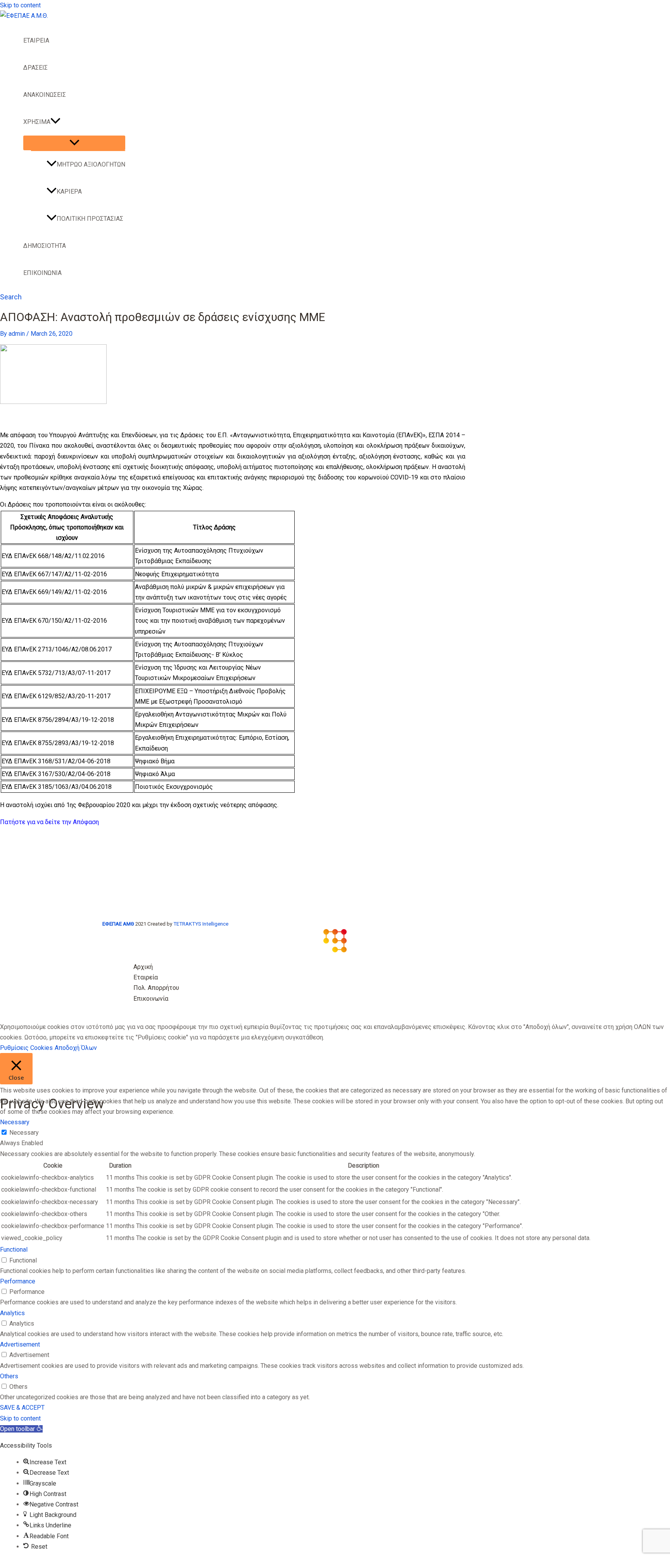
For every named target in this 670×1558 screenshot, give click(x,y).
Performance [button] (17, 1281)
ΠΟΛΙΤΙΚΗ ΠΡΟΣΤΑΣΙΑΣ (90, 218)
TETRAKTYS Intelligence (200, 924)
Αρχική (143, 967)
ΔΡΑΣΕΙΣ (35, 67)
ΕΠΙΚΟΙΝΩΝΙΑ (42, 273)
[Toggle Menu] (74, 143)
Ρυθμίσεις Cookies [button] (26, 1047)
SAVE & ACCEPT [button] (22, 1407)
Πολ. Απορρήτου (156, 987)
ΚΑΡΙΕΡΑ (69, 191)
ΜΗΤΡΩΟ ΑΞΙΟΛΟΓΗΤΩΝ (91, 164)
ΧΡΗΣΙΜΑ (36, 121)
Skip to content (20, 5)
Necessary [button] (14, 1122)
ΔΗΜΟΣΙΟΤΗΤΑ (44, 245)
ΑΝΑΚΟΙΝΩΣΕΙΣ (44, 94)
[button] (55, 122)
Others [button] (9, 1376)
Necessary (24, 1132)
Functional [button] (14, 1249)
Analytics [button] (12, 1313)
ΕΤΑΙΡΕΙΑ (36, 40)
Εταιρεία (145, 977)
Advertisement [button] (20, 1344)
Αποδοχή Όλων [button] (76, 1047)
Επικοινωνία (150, 998)
